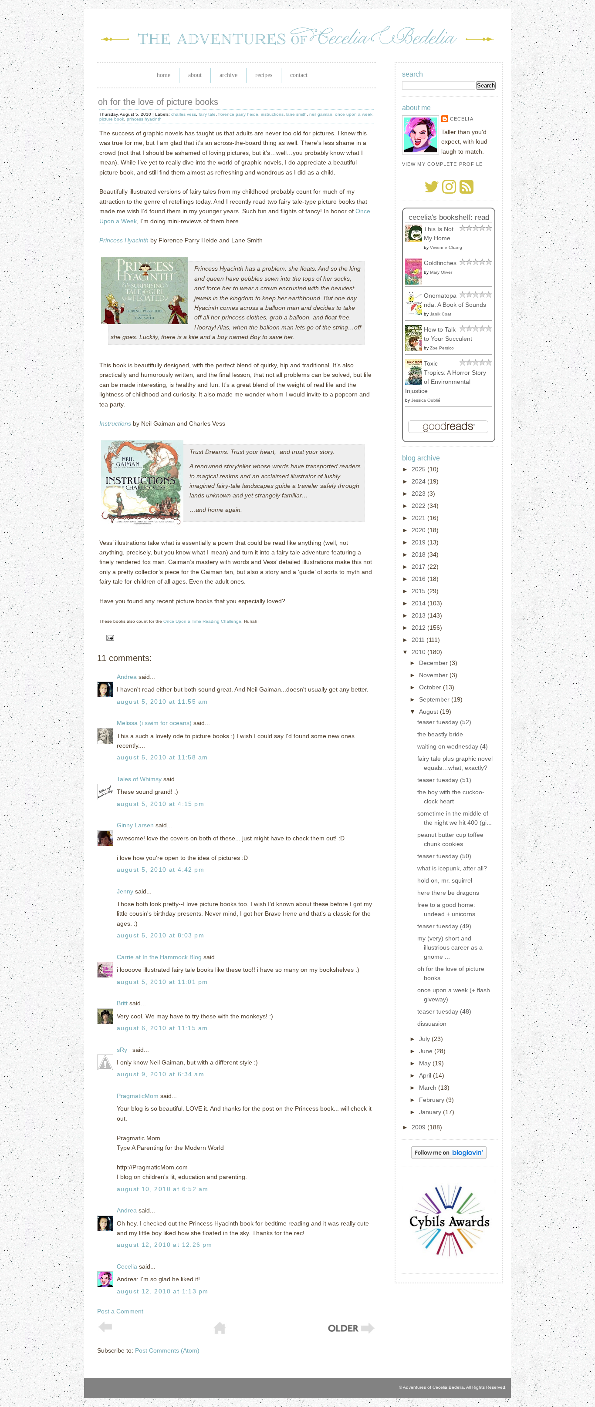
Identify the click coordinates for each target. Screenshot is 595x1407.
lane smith (296, 114)
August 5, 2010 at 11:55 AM (162, 701)
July (425, 1038)
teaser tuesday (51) (444, 779)
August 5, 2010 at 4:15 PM (160, 803)
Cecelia (127, 1266)
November (434, 675)
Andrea (127, 676)
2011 (419, 639)
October (431, 687)
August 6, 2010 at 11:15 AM (162, 1027)
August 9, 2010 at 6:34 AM (160, 1074)
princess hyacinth (144, 119)
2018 (419, 554)
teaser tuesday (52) (444, 722)
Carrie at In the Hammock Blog (159, 957)
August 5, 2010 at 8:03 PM (160, 935)
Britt (122, 1003)
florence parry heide (238, 114)
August (429, 711)
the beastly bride (440, 734)
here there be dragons (448, 892)
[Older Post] (350, 1332)
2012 (419, 627)
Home (163, 75)
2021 (419, 517)
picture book (111, 119)
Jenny (125, 891)
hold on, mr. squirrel (444, 880)
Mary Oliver (441, 272)
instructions (272, 114)
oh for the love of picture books (158, 102)
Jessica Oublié (425, 400)
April (426, 1075)
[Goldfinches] (416, 282)
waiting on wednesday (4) (452, 746)
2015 (419, 591)
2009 (419, 1127)
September (435, 699)
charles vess (183, 114)
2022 (419, 505)
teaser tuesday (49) (444, 926)
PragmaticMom (138, 1095)
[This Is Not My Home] (416, 239)
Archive (228, 75)
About (195, 75)
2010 (419, 651)
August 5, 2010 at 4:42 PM (160, 869)
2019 (419, 542)
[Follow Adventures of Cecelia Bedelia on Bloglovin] (449, 1156)
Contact (299, 75)
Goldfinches (440, 262)
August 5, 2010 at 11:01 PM (162, 981)
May (426, 1063)
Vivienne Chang (446, 247)
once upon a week (353, 114)
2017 (419, 566)
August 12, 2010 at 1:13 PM (162, 1291)
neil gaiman (320, 114)
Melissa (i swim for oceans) (154, 722)
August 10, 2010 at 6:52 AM (162, 1188)
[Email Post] (108, 637)
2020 (419, 530)
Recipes (263, 75)
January (431, 1111)
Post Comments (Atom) (167, 1350)
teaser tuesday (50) (444, 856)
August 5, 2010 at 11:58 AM (162, 757)
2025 (419, 469)
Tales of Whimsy (139, 779)
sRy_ (124, 1049)
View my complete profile (442, 164)
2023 (419, 493)
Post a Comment (120, 1311)
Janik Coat (440, 314)
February (432, 1099)
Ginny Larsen (135, 825)
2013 (419, 615)
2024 (419, 481)
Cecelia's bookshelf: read (449, 217)
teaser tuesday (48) (444, 1011)
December (434, 662)
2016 (419, 578)
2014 (419, 603)
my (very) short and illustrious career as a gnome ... (450, 947)
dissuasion (431, 1023)
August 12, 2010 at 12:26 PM (165, 1244)
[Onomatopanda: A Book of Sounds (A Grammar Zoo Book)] (416, 312)
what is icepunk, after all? (452, 868)
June (426, 1051)
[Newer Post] (105, 1330)
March (428, 1087)
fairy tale (207, 114)
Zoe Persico (442, 348)
